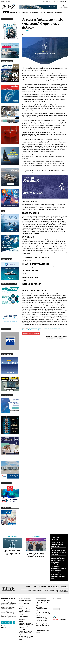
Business (27, 31)
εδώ (37, 172)
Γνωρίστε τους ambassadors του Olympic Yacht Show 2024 (58, 568)
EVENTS (48, 338)
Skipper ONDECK (56, 616)
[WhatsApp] (60, 34)
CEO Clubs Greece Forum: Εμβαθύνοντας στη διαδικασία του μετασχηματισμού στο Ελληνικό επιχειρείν (12, 552)
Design (37, 627)
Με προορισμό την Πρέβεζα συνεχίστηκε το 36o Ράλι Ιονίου (26, 638)
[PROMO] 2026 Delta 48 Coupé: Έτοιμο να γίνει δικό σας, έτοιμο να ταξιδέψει (25, 603)
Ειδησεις (21, 621)
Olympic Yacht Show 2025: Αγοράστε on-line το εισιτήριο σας (58, 544)
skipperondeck (60, 338)
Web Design (55, 619)
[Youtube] (14, 622)
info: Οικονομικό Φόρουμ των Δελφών (31, 333)
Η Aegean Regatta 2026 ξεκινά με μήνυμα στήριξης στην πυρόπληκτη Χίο (26, 624)
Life (20, 634)
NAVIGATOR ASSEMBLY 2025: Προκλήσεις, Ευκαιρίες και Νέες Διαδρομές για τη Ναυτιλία (36, 554)
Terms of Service (46, 644)
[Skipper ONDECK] (8, 7)
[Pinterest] (57, 34)
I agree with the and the (58, 605)
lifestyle (53, 338)
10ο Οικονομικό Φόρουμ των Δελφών (59, 336)
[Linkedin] (63, 34)
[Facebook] (50, 34)
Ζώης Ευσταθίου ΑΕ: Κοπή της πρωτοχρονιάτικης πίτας (43, 602)
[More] (66, 34)
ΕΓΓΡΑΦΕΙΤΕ (56, 609)
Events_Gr (21, 627)
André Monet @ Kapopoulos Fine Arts (41, 607)
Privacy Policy (38, 644)
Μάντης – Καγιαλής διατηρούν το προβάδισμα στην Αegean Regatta (42, 619)
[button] (63, 12)
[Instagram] (5, 622)
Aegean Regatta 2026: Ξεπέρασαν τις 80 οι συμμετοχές (24, 618)
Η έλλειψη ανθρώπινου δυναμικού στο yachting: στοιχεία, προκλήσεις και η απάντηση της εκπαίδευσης (58, 560)
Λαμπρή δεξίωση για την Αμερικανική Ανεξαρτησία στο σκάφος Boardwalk (25, 631)
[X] (53, 34)
